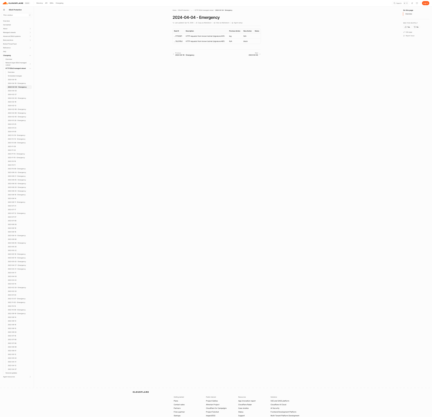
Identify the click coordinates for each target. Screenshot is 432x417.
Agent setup (238, 23)
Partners (177, 408)
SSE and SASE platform (280, 401)
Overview (408, 14)
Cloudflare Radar (245, 404)
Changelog (59, 3)
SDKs (51, 3)
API (46, 3)
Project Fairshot (212, 412)
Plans (176, 401)
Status (240, 412)
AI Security (275, 408)
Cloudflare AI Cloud (278, 404)
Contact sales (179, 404)
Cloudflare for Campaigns (216, 408)
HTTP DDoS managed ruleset (204, 10)
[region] (217, 36)
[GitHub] (412, 3)
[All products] (4, 10)
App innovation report (247, 401)
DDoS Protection (183, 10)
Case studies (243, 408)
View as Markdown (222, 23)
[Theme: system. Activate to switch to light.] (417, 3)
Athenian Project (212, 404)
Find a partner (179, 412)
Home (174, 10)
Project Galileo (212, 401)
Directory (39, 3)
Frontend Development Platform (283, 412)
